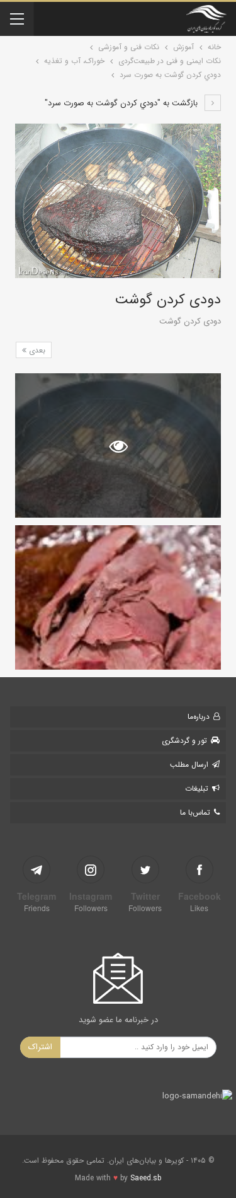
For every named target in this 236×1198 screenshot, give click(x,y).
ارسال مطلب (189, 765)
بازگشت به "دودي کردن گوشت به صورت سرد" (122, 103)
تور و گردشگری (184, 741)
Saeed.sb (145, 1178)
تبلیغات (196, 788)
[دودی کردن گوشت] (118, 597)
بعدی (35, 350)
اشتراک (40, 1047)
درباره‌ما (199, 717)
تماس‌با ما (195, 812)
